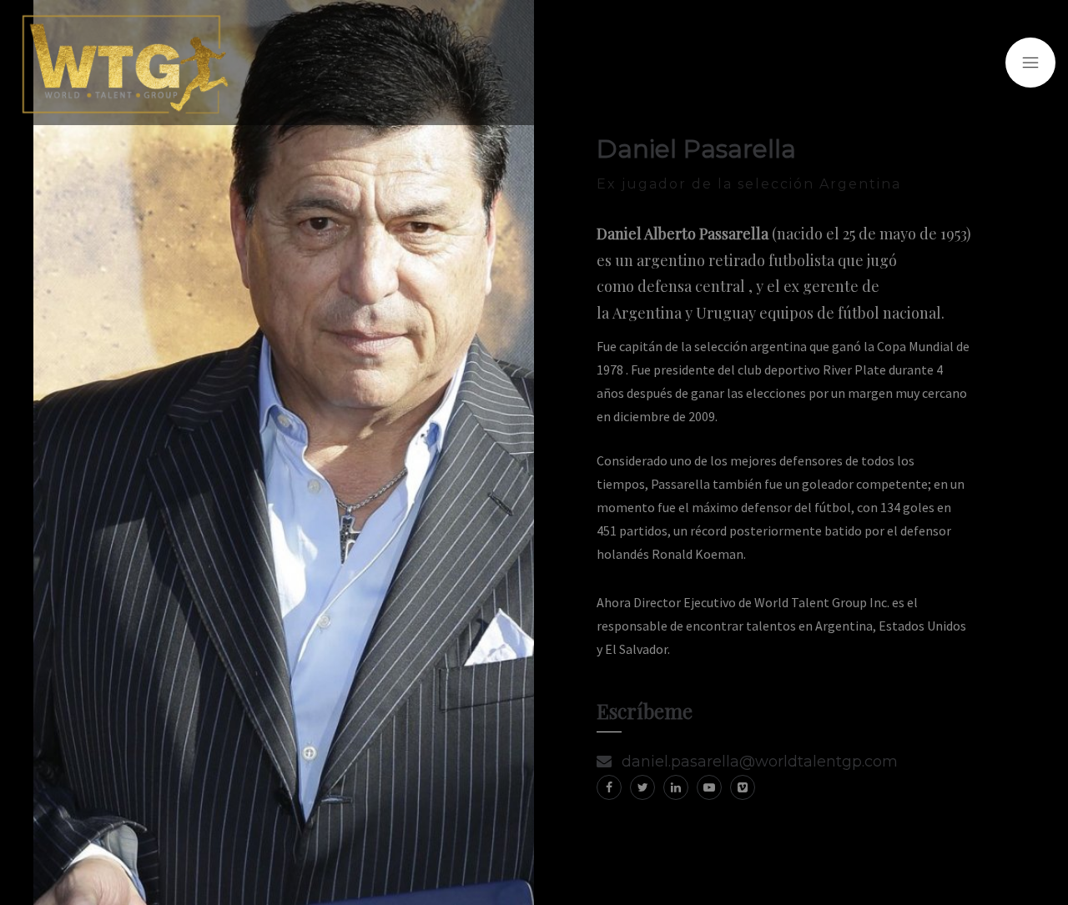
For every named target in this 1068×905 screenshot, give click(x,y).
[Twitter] (642, 787)
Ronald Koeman (697, 554)
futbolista (801, 260)
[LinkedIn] (675, 787)
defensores (811, 460)
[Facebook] (609, 787)
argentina (778, 346)
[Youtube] (709, 787)
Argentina (647, 313)
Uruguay (726, 313)
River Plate (854, 369)
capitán (640, 346)
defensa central (691, 286)
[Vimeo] (742, 787)
